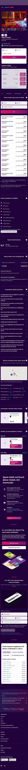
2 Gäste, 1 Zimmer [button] (7, 53)
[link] (16, 446)
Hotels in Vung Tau (7, 681)
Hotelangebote (5, 708)
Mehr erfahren (5, 182)
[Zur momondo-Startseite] (9, 7)
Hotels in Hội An (6, 669)
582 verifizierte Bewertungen (16, 45)
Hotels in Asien (13, 708)
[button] (2, 7)
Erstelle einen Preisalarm (12, 510)
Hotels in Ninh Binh (7, 677)
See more (24, 436)
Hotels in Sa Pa (6, 671)
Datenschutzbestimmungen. (16, 634)
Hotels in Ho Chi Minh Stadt (9, 665)
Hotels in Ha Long (6, 675)
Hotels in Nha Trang (7, 667)
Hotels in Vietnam (20, 708)
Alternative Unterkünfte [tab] (17, 652)
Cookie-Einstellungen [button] (5, 188)
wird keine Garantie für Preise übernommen (10, 694)
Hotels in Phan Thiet (7, 673)
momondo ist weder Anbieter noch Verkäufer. (13, 698)
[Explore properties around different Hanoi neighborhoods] (26, 431)
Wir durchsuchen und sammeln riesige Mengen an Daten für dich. (11, 701)
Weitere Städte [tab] (6, 652)
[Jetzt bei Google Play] (4, 760)
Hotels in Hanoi (7, 709)
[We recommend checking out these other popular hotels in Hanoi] (26, 409)
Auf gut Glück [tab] (6, 655)
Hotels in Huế (5, 679)
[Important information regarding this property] (26, 256)
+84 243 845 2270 (5, 43)
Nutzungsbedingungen (5, 634)
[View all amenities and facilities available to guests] (26, 198)
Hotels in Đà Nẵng (6, 662)
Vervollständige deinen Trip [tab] (18, 655)
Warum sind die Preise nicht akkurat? (11, 703)
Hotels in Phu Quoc (7, 663)
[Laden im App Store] (12, 760)
